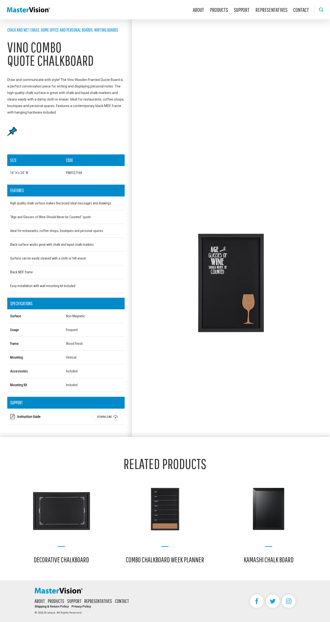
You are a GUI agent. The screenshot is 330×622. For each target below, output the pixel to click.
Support (242, 9)
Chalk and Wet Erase (23, 30)
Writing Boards (106, 30)
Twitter (273, 601)
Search (321, 9)
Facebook (257, 601)
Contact (301, 9)
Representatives (271, 9)
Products (219, 9)
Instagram (288, 601)
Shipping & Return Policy (52, 606)
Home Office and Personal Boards (67, 30)
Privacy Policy (81, 606)
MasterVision (28, 10)
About (198, 9)
